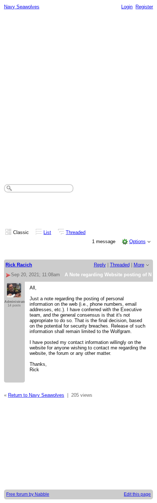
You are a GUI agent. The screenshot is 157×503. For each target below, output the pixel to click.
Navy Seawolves (21, 6)
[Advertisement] (78, 95)
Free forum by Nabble (27, 494)
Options (137, 241)
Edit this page (137, 494)
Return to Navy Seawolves (36, 395)
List (47, 232)
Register (144, 6)
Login (127, 6)
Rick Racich (18, 265)
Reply (100, 265)
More (139, 265)
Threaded (75, 232)
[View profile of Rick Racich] (14, 294)
